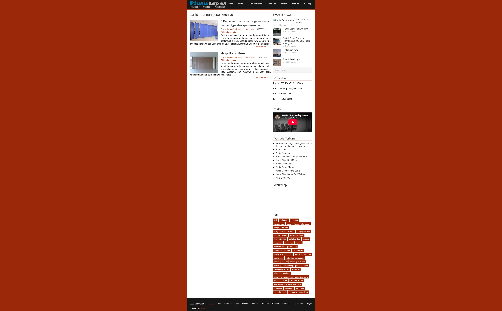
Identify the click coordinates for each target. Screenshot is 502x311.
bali (275, 220)
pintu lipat (296, 269)
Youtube (295, 4)
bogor (289, 224)
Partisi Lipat (280, 150)
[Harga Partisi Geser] (204, 62)
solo (285, 292)
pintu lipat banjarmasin (283, 277)
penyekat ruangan (281, 269)
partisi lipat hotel (281, 262)
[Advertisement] (237, 88)
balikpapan (284, 220)
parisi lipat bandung (282, 250)
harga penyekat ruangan (284, 231)
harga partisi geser (302, 224)
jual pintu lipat (294, 239)
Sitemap (307, 4)
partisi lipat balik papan (295, 258)
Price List (272, 4)
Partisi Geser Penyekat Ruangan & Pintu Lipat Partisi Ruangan (296, 41)
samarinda (289, 288)
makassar (289, 243)
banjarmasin (279, 224)
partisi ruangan (301, 266)
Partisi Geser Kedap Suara (295, 29)
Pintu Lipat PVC (290, 50)
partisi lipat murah (297, 262)
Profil (240, 4)
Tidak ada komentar (228, 32)
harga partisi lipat (281, 228)
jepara (284, 235)
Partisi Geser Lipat (291, 59)
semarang (300, 288)
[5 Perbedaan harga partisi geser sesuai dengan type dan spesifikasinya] (204, 30)
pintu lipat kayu (301, 277)
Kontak (284, 4)
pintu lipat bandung (282, 273)
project (309, 304)
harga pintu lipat (303, 231)
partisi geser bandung (283, 254)
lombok (306, 239)
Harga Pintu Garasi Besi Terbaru (290, 174)
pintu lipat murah (296, 281)
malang (298, 243)
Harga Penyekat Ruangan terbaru (291, 157)
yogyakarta (303, 292)
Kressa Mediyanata (234, 29)
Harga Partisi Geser (233, 53)
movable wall (279, 247)
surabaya (293, 292)
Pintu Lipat (209, 304)
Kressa (202, 308)
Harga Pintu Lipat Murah (286, 160)
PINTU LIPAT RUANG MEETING (287, 284)
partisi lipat (278, 258)
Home (230, 4)
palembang (292, 247)
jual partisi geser (297, 235)
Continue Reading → (263, 47)
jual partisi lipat (280, 239)
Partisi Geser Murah (284, 167)
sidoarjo (277, 292)
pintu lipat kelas (280, 281)
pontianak (278, 288)
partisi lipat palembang (283, 266)
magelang (278, 243)
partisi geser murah (303, 254)
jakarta (277, 235)
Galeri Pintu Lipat (255, 4)
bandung (294, 220)
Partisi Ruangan (282, 153)
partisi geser (250, 29)
